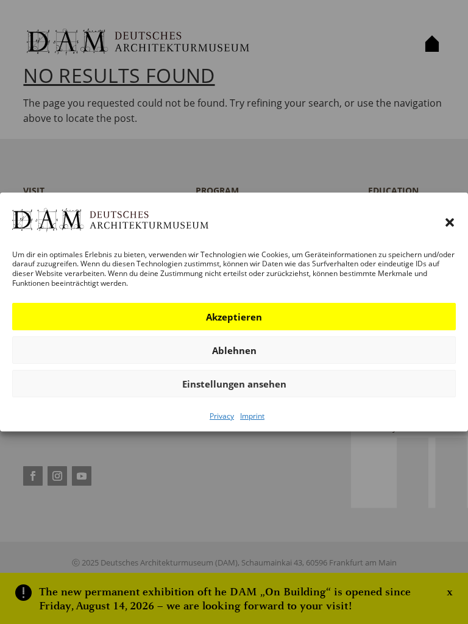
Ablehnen (234, 350)
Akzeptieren (234, 317)
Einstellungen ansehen (234, 384)
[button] (450, 222)
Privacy (222, 416)
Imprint (252, 416)
